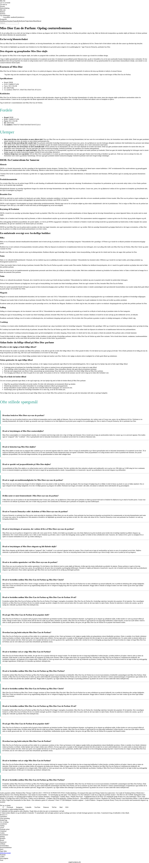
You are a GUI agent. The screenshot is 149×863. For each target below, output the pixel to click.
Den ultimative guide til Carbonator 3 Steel (45, 800)
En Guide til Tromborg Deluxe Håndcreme (130, 793)
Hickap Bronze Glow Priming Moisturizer (13, 795)
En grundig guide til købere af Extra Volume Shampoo (32, 796)
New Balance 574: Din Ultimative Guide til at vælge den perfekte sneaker (91, 795)
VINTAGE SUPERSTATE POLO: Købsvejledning (59, 793)
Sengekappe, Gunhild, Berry (60, 796)
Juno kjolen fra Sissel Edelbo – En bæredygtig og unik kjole (47, 795)
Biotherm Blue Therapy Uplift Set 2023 (29, 793)
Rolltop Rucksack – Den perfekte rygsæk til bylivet (83, 798)
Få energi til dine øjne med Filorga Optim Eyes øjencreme (96, 793)
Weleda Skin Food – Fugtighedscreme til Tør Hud (87, 796)
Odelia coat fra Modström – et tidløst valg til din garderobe (47, 798)
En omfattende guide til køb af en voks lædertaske (120, 796)
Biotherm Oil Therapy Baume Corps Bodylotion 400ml (119, 798)
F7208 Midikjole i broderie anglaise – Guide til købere (78, 800)
